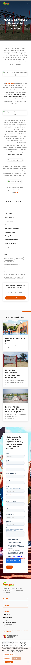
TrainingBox (10, 83)
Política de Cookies (8, 654)
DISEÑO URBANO (9, 261)
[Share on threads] (8, 201)
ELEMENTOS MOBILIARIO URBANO (12, 268)
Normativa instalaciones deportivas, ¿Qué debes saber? (12, 373)
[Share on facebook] (4, 201)
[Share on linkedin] (12, 201)
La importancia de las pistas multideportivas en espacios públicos (15, 409)
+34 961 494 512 (6, 614)
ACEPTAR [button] (9, 662)
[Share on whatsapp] (14, 201)
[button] (27, 3)
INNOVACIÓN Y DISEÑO (20, 274)
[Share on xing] (18, 201)
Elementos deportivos (16, 16)
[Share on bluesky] (16, 201)
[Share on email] (21, 201)
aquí (16, 192)
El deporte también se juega (15, 339)
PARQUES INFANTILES (10, 277)
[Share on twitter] (6, 201)
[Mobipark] (6, 3)
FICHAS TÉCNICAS (9, 274)
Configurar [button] (7, 658)
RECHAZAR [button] (16, 658)
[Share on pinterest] (10, 201)
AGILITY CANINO (9, 258)
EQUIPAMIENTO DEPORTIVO (11, 271)
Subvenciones (20, 277)
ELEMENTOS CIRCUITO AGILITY (12, 264)
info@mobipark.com (7, 617)
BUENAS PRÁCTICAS (19, 258)
